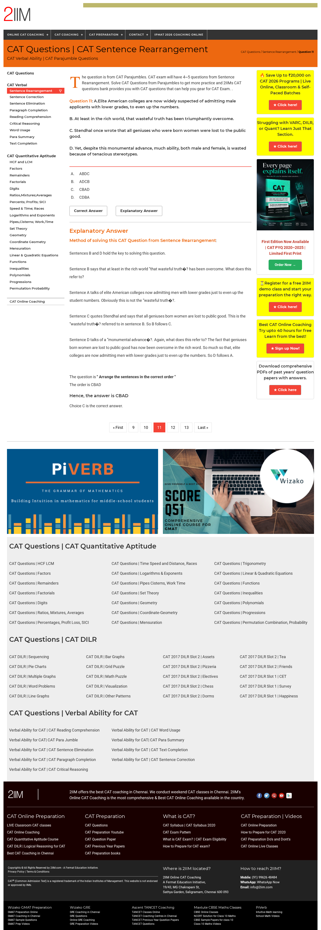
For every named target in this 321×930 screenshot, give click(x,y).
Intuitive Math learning (269, 912)
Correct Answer (88, 211)
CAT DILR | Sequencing (29, 656)
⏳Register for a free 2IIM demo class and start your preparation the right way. (285, 289)
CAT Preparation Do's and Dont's (265, 839)
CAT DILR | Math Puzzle (106, 676)
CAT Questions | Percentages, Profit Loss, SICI (49, 622)
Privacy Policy (16, 871)
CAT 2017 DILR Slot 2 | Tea (263, 656)
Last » (203, 427)
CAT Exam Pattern (177, 832)
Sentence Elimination (27, 103)
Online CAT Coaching (25, 34)
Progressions (20, 282)
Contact (136, 34)
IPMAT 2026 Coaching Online (178, 34)
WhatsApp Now (268, 882)
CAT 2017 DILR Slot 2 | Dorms (188, 696)
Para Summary (22, 137)
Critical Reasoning (25, 123)
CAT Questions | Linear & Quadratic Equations (253, 573)
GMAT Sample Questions (22, 919)
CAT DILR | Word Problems (32, 686)
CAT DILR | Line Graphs (29, 696)
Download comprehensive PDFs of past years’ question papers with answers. (285, 372)
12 (173, 427)
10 (146, 427)
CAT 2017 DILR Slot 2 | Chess (188, 686)
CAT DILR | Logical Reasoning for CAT (36, 846)
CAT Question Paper (100, 839)
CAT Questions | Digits (28, 602)
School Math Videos (268, 916)
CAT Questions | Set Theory (135, 593)
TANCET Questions (143, 923)
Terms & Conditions (37, 871)
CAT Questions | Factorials (32, 593)
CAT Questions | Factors (30, 573)
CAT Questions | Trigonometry (240, 563)
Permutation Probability (30, 288)
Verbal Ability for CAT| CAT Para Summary (148, 740)
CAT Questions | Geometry (134, 602)
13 (186, 427)
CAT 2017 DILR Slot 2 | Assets (188, 656)
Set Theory (18, 228)
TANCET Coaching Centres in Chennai (154, 916)
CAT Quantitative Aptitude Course (32, 839)
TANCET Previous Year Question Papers (155, 919)
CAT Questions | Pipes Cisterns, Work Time (148, 583)
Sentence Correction (27, 97)
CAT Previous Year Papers (105, 846)
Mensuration (20, 248)
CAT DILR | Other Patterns (108, 696)
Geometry (18, 235)
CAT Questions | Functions (237, 583)
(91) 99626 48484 (264, 877)
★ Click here (285, 390)
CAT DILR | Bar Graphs (105, 656)
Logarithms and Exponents (32, 215)
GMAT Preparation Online (23, 912)
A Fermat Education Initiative (80, 867)
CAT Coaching (67, 34)
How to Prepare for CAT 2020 (263, 832)
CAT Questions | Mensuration (137, 622)
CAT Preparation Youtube (104, 832)
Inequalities (19, 268)
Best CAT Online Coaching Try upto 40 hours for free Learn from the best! (285, 330)
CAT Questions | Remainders (34, 583)
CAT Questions (250, 51)
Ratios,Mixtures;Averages (31, 195)
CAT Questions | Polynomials (239, 602)
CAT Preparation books (102, 853)
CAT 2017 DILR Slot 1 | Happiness (269, 696)
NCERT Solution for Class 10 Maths (215, 916)
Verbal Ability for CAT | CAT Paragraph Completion (52, 759)
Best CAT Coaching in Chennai (30, 853)
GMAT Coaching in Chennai (24, 916)
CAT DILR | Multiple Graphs (32, 676)
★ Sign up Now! (285, 348)
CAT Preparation (104, 34)
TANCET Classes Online (146, 912)
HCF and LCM (21, 162)
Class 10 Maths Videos (207, 923)
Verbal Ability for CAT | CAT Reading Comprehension (54, 730)
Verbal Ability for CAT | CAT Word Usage (146, 730)
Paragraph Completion (29, 110)
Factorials (18, 182)
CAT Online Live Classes (259, 846)
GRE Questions (78, 916)
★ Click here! (285, 105)
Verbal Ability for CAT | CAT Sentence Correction (153, 759)
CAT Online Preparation (259, 825)
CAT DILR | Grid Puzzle (105, 666)
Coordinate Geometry (28, 242)
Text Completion (23, 143)
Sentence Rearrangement (279, 51)
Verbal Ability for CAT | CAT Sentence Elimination (51, 749)
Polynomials (20, 275)
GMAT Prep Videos (19, 923)
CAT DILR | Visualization (106, 686)
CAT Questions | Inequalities (238, 593)
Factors (16, 168)
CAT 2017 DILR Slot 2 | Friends (266, 666)
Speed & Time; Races (27, 208)
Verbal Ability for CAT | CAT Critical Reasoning (48, 769)
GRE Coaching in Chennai (85, 912)
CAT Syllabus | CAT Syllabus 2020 (189, 825)
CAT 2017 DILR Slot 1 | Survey (265, 686)
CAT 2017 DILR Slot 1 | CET (263, 676)
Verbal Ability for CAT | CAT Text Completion (150, 749)
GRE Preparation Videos (84, 923)
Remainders (20, 175)
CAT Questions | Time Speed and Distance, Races (154, 563)
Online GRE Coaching (82, 919)
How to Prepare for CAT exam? (186, 846)
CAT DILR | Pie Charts (27, 666)
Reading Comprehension (30, 117)
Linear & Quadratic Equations (34, 255)
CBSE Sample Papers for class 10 (213, 919)
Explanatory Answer (139, 211)
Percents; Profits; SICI (28, 202)
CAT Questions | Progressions (239, 612)
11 (159, 427)
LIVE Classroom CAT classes (29, 825)
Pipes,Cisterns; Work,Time (31, 222)
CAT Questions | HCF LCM (31, 563)
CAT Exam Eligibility (210, 839)
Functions (18, 262)
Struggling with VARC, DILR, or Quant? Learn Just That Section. (285, 128)
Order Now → (285, 265)
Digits (14, 188)
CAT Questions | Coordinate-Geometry (145, 612)
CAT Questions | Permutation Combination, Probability (260, 622)
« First (118, 427)
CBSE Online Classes (206, 912)
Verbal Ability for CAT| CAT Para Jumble (43, 740)
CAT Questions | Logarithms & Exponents (147, 573)
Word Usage (20, 130)
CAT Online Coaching (27, 301)
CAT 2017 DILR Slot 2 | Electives (190, 676)
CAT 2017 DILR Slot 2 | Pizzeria (189, 666)
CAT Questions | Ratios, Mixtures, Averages (46, 612)
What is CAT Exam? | (179, 839)
